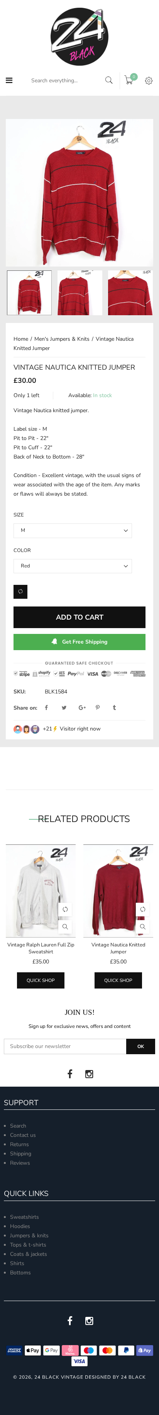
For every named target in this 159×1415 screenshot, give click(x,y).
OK (140, 1046)
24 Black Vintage (58, 1377)
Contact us (23, 1135)
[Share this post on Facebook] (52, 708)
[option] (79, 193)
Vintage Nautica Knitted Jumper (118, 948)
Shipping (20, 1153)
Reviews (20, 1163)
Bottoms (20, 1272)
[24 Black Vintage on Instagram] (89, 1074)
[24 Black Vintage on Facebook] (69, 1074)
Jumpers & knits (29, 1235)
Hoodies (20, 1226)
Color (22, 550)
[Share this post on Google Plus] (86, 708)
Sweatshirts (24, 1217)
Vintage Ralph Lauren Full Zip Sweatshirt (40, 948)
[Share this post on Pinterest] (103, 708)
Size (19, 514)
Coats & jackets (28, 1254)
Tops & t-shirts (28, 1245)
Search (18, 1126)
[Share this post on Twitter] (69, 708)
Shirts (17, 1263)
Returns (19, 1144)
